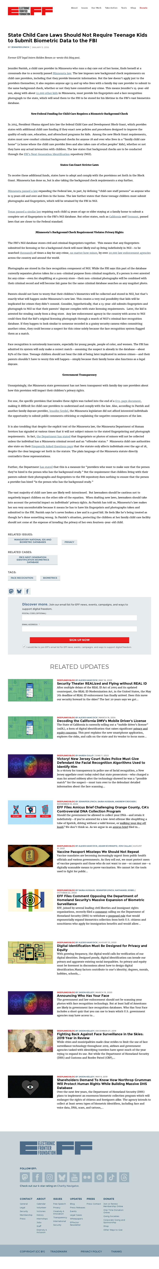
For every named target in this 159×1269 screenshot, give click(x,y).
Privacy (69, 542)
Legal (22, 1207)
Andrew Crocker (125, 801)
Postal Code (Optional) (34, 613)
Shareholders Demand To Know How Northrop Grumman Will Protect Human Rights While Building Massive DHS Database (104, 1084)
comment (101, 911)
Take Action (111, 8)
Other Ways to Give (113, 1230)
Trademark (58, 1251)
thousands (27, 252)
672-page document (128, 400)
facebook (37, 1177)
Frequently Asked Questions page (52, 446)
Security (24, 1211)
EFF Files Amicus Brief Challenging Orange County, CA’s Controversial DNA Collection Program (103, 809)
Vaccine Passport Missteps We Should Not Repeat (98, 852)
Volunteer (41, 1207)
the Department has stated (53, 436)
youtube (75, 1177)
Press (22, 1218)
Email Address (30, 624)
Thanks (116, 1251)
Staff (39, 1226)
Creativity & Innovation (58, 1212)
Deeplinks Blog (66, 680)
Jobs (39, 1222)
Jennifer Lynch (20, 47)
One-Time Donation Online (113, 1211)
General (24, 1204)
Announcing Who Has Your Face (83, 996)
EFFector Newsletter (75, 1223)
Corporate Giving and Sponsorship (114, 1221)
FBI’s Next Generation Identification (47, 154)
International (59, 1221)
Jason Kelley (86, 992)
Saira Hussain (106, 801)
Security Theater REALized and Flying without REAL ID (102, 683)
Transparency (60, 1217)
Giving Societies (111, 1216)
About (74, 8)
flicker (87, 1177)
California (115, 216)
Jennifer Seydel (58, 410)
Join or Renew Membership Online (113, 1205)
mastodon (25, 1177)
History (40, 1215)
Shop (133, 8)
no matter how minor (83, 252)
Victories (41, 1211)
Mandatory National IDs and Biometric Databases (32, 540)
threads (124, 1177)
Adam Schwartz (107, 846)
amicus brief (120, 827)
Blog (72, 1204)
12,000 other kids (47, 93)
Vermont (132, 216)
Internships (42, 1218)
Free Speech (59, 1204)
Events (73, 1211)
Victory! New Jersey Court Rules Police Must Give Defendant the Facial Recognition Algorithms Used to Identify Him (101, 763)
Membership (26, 1215)
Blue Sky (62, 1177)
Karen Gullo (86, 755)
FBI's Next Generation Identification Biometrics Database (33, 560)
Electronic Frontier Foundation (30, 11)
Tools (124, 8)
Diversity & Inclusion (42, 1231)
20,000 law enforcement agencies (130, 252)
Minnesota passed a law (23, 191)
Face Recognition (22, 577)
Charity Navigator (67, 1185)
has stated (46, 466)
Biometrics (50, 577)
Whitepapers (76, 1218)
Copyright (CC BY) (32, 1251)
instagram (50, 1177)
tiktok (112, 1177)
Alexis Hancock (88, 680)
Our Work (96, 8)
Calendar (41, 1204)
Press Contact (94, 1204)
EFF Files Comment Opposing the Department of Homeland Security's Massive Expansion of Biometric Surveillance (100, 900)
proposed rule (116, 915)
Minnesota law (62, 73)
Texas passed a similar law (24, 211)
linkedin (99, 1177)
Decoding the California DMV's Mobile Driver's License (101, 721)
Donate (143, 8)
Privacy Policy (91, 1251)
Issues (84, 8)
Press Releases (77, 1207)
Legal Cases (76, 1215)
